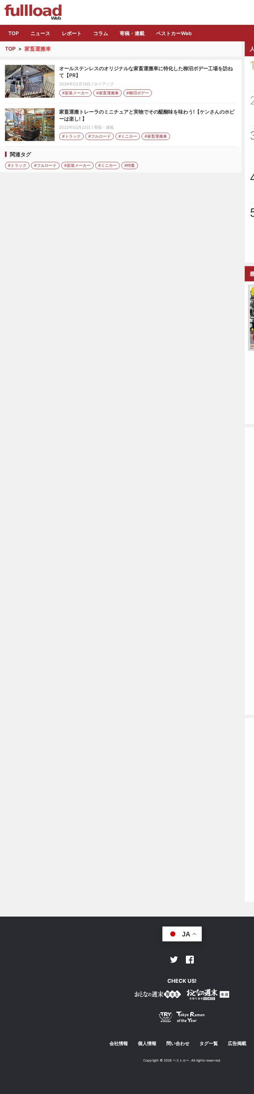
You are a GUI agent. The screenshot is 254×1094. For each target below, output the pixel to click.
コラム (100, 33)
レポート (72, 33)
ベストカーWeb (173, 33)
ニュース (40, 33)
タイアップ (104, 83)
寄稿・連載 (132, 33)
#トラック (71, 136)
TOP (13, 33)
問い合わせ (178, 1043)
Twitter (174, 959)
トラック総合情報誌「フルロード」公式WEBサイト (32, 12)
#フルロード (99, 136)
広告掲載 (237, 1043)
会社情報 (118, 1043)
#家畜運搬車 (107, 92)
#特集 (129, 165)
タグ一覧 (208, 1043)
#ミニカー (127, 136)
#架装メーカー (75, 92)
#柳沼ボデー (137, 92)
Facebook (190, 960)
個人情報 (147, 1043)
